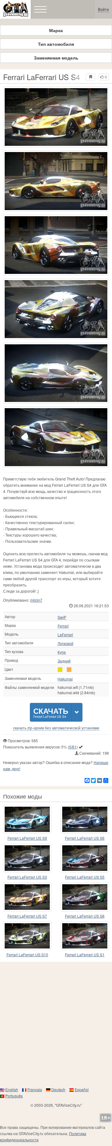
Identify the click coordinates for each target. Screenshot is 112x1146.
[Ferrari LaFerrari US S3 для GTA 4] (27, 858)
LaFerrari (65, 634)
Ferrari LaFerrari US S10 (27, 954)
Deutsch (58, 1089)
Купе (62, 652)
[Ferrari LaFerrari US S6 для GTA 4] (85, 819)
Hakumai (65, 678)
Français (34, 1089)
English (11, 1089)
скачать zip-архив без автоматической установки (56, 727)
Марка (56, 30)
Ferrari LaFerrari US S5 (85, 877)
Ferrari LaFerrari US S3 (27, 877)
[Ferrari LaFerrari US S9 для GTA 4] (27, 819)
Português (14, 1095)
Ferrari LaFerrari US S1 (85, 954)
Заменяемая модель (56, 58)
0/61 (73, 746)
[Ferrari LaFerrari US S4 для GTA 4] (56, 117)
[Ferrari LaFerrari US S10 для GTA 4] (27, 936)
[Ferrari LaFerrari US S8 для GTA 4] (85, 897)
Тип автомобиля (56, 44)
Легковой (65, 643)
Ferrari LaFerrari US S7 (27, 916)
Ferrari (63, 626)
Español (82, 1089)
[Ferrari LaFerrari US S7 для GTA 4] (27, 897)
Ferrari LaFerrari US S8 (85, 916)
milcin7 (36, 600)
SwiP (62, 617)
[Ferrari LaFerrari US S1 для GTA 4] (85, 936)
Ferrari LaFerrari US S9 (27, 838)
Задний (64, 660)
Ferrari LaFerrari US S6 (85, 838)
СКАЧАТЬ (50, 712)
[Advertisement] (56, 1024)
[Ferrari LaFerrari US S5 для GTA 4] (85, 858)
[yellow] (60, 669)
